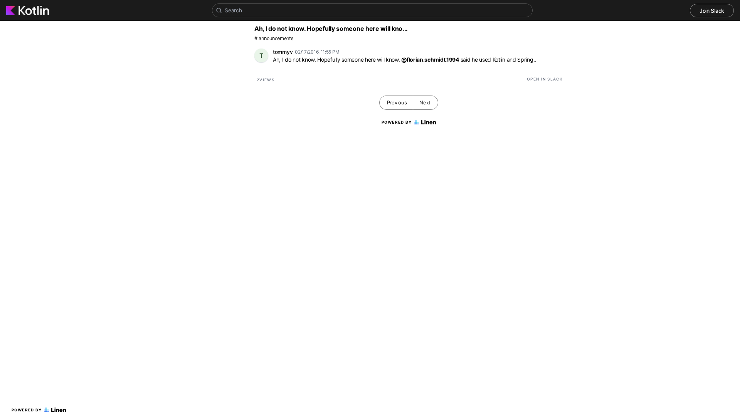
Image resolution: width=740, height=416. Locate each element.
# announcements (274, 38)
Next (425, 102)
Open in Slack (545, 79)
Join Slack (712, 10)
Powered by (27, 410)
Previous (397, 102)
